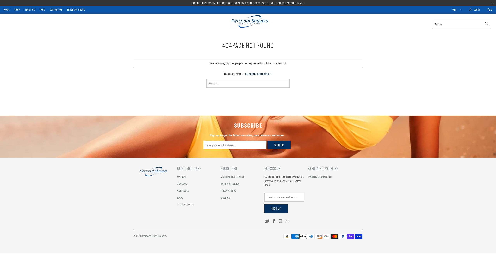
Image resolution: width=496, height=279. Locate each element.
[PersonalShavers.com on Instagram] (281, 221)
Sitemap (225, 197)
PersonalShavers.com (154, 235)
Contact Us (56, 9)
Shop (17, 9)
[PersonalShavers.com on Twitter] (267, 221)
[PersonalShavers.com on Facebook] (274, 221)
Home (7, 9)
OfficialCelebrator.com (320, 176)
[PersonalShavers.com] (250, 21)
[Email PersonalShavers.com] (287, 221)
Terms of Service (230, 183)
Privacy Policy (228, 190)
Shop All (181, 176)
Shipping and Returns (232, 176)
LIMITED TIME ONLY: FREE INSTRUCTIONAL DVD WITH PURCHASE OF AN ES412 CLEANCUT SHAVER (248, 2)
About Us (30, 9)
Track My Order (76, 9)
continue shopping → (259, 74)
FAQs (42, 9)
